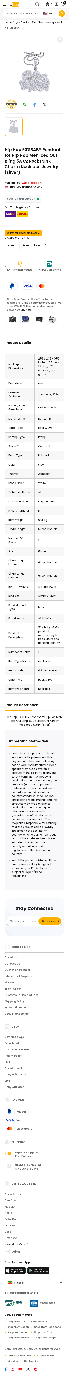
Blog (8, 1081)
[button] (39, 4)
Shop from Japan (18, 1327)
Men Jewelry (46, 22)
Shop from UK (39, 1321)
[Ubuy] (14, 4)
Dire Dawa (11, 1200)
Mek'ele (10, 1206)
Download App (15, 1037)
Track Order (13, 989)
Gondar (10, 1225)
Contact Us (12, 964)
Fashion (25, 22)
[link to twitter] (45, 105)
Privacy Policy (45, 1355)
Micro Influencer (15, 1007)
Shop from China (43, 1332)
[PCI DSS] (13, 1303)
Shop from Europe (45, 1337)
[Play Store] (38, 1271)
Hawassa (11, 1238)
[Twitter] (30, 1369)
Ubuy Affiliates (14, 1087)
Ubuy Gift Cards (15, 1074)
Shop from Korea (17, 1332)
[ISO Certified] (40, 1303)
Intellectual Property (18, 976)
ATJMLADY (12, 28)
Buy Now (26, 310)
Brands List (12, 1043)
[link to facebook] (34, 105)
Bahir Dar (11, 1219)
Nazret (9, 1213)
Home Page (12, 22)
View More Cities (16, 1244)
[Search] (62, 13)
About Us (11, 957)
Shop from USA (16, 1321)
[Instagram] (14, 1369)
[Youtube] (22, 1369)
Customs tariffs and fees (21, 995)
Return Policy (13, 1056)
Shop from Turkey (18, 1337)
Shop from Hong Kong (47, 1327)
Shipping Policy (14, 1001)
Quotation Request (17, 970)
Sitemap (10, 982)
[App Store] (16, 1271)
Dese (8, 1232)
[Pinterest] (37, 1369)
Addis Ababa (13, 1194)
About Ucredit (14, 1068)
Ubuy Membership (17, 1014)
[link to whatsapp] (24, 105)
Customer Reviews (17, 1049)
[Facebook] (8, 1369)
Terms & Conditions (19, 1355)
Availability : (13, 183)
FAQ (7, 1062)
